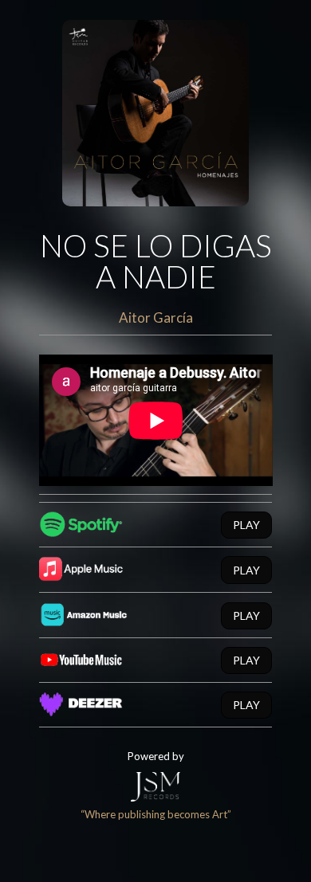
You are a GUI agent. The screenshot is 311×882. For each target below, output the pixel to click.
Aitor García (156, 317)
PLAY (246, 524)
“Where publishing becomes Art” (156, 814)
